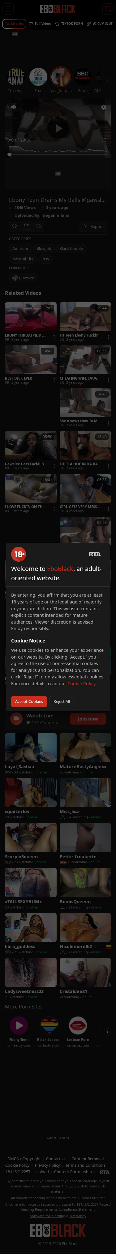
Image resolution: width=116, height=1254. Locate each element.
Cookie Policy (82, 683)
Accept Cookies (29, 701)
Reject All (62, 701)
